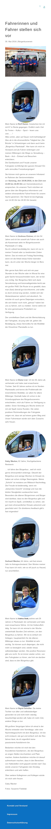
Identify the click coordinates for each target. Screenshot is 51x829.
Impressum (12, 814)
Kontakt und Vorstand (17, 806)
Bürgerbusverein (25, 41)
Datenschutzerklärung (17, 823)
